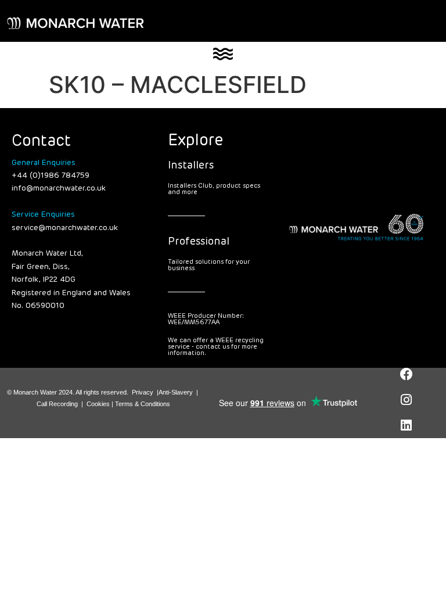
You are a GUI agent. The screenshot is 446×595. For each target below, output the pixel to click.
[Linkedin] (406, 425)
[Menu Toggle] (223, 54)
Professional (198, 241)
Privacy (142, 392)
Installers (191, 165)
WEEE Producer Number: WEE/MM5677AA (206, 319)
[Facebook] (406, 374)
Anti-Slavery (176, 392)
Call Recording (57, 403)
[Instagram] (406, 400)
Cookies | (101, 403)
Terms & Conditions (142, 403)
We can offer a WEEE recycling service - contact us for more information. (216, 346)
